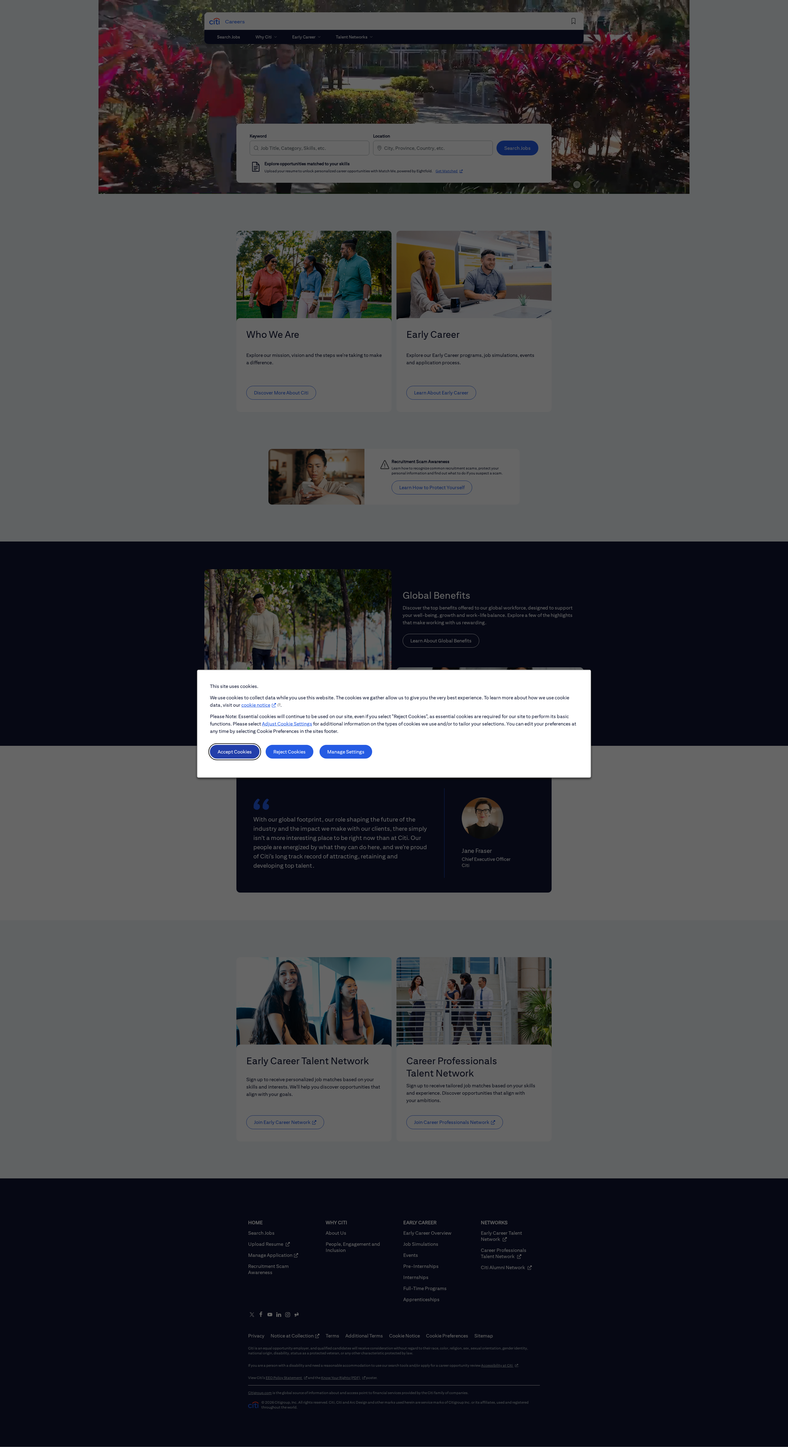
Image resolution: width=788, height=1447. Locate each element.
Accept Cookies (235, 751)
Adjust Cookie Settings (287, 723)
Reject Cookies (289, 751)
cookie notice (255, 705)
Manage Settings (345, 751)
